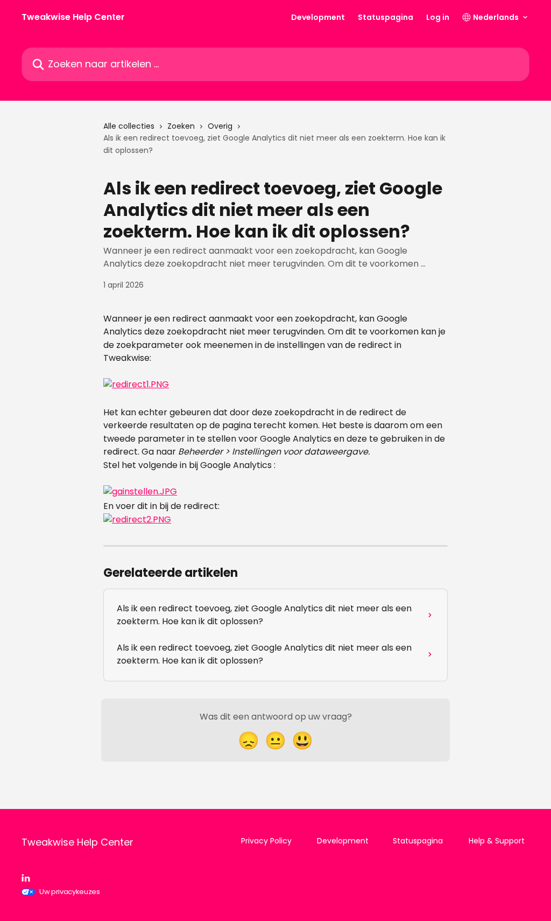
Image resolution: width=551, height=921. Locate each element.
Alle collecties (128, 126)
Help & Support (497, 840)
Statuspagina (385, 17)
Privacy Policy (266, 840)
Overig (220, 126)
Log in (437, 17)
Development (318, 17)
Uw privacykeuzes (69, 891)
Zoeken (181, 126)
